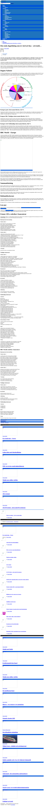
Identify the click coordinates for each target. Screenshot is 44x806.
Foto (5, 32)
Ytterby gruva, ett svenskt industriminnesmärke (16, 787)
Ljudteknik (4, 651)
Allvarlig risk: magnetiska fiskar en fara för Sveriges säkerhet (17, 579)
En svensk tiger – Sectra (9, 438)
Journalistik (4, 42)
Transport (4, 20)
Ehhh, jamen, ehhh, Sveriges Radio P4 (13, 616)
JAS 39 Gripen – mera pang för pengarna (14, 507)
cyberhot (4, 426)
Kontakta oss (5, 38)
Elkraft (4, 734)
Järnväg (6, 23)
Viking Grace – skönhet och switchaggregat (14, 746)
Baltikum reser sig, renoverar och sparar (13, 594)
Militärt (4, 27)
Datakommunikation (8, 17)
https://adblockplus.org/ (9, 210)
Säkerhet (4, 6)
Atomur (6, 15)
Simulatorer (7, 10)
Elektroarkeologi (5, 762)
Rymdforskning (7, 13)
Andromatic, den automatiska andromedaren (15, 773)
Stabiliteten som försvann (11, 601)
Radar (6, 28)
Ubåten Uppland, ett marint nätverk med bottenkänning (16, 609)
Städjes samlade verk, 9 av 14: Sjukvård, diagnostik (17, 760)
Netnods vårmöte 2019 (9, 718)
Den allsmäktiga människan (10, 732)
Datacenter (6, 18)
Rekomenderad (3, 420)
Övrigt (4, 30)
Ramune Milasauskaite (6, 729)
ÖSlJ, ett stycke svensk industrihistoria (13, 466)
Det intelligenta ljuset (8, 690)
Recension (6, 35)
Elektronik (6, 33)
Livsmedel (4, 24)
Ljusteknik (4, 679)
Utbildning (4, 637)
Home (4, 5)
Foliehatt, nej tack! (8, 801)
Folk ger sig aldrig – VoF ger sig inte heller (14, 515)
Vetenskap (6, 9)
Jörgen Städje (6, 48)
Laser (6, 11)
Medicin (6, 25)
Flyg (5, 21)
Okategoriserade (7, 34)
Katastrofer (4, 720)
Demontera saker (7, 31)
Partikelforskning (8, 12)
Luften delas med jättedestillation (12, 452)
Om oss (4, 39)
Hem (3, 41)
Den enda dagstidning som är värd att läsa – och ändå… (12, 43)
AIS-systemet (6, 494)
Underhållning (7, 37)
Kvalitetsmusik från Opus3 (10, 663)
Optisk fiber (7, 16)
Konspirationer (5, 789)
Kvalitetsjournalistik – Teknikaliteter (12, 521)
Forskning (4, 8)
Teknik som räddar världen (10, 480)
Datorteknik (5, 14)
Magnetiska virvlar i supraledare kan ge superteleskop (16, 631)
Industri (4, 440)
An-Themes (13, 804)
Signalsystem (7, 22)
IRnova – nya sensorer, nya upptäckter (13, 704)
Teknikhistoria (7, 36)
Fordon (4, 454)
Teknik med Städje (8, 649)
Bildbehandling (5, 748)
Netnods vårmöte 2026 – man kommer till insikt (15, 586)
